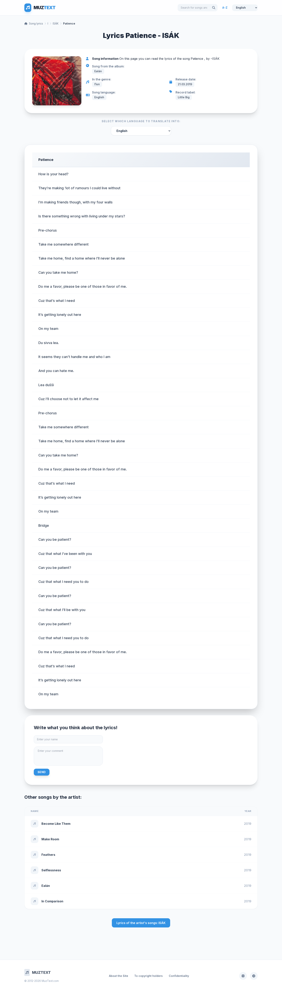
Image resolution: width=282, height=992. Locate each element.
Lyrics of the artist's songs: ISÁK (141, 923)
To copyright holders (148, 975)
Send (42, 772)
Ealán (45, 886)
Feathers (48, 855)
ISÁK (56, 23)
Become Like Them (55, 824)
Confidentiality (179, 975)
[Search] (214, 8)
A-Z (225, 7)
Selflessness (51, 870)
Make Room (50, 839)
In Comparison (52, 901)
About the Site (118, 975)
